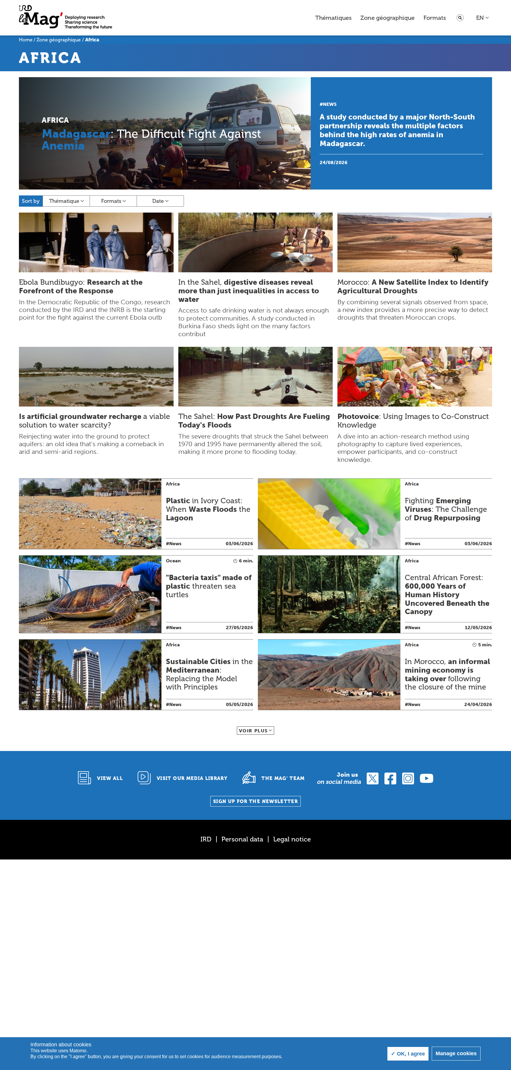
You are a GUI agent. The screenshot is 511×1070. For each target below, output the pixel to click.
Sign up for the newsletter (255, 801)
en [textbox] (480, 17)
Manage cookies (456, 1053)
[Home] (65, 18)
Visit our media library (192, 778)
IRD (205, 839)
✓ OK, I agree (408, 1054)
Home (26, 40)
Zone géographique (387, 17)
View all (110, 778)
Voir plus (253, 731)
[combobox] (482, 17)
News (330, 104)
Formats (434, 17)
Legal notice (292, 839)
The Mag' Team (283, 778)
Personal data (242, 839)
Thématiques (333, 17)
